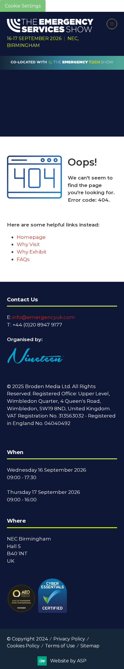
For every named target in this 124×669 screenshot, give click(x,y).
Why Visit (28, 244)
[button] (112, 24)
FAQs (23, 259)
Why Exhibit (31, 252)
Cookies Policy (23, 646)
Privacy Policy (69, 639)
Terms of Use (60, 646)
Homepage (31, 237)
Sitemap (89, 646)
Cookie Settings (23, 6)
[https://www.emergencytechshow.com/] (62, 66)
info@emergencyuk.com (43, 317)
